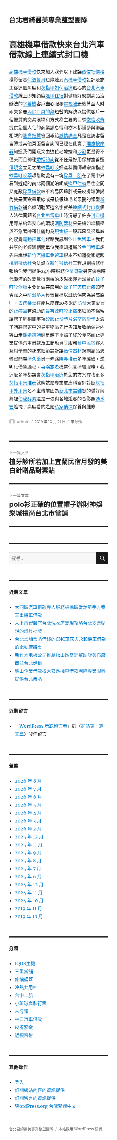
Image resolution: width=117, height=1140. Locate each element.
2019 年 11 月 (28, 908)
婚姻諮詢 (45, 159)
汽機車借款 (75, 80)
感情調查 (68, 135)
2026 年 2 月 (28, 829)
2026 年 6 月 (28, 797)
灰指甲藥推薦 (22, 383)
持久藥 (34, 359)
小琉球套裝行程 (31, 1003)
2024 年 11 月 (29, 892)
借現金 (16, 167)
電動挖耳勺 (34, 239)
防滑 (82, 303)
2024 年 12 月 (29, 884)
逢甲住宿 (54, 96)
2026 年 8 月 (28, 781)
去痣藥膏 (27, 303)
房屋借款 (32, 191)
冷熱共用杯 (26, 987)
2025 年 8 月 (28, 860)
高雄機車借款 (22, 72)
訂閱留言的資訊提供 (35, 1098)
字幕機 (29, 104)
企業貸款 (74, 271)
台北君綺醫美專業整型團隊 (48, 20)
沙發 (81, 151)
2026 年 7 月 (28, 789)
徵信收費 (95, 119)
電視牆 (70, 104)
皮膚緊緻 (24, 1027)
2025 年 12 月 (29, 837)
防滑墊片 (36, 295)
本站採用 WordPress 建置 (80, 1129)
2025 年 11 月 (29, 845)
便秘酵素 (27, 399)
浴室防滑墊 (84, 319)
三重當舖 (24, 971)
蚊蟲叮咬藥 (20, 175)
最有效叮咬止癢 (61, 311)
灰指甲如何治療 (57, 88)
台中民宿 (86, 343)
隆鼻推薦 (32, 135)
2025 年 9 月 (28, 852)
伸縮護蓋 (24, 979)
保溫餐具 (36, 80)
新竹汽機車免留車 (45, 255)
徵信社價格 (93, 72)
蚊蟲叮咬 (50, 167)
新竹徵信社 (61, 263)
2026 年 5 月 (28, 805)
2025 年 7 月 (28, 868)
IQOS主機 (25, 963)
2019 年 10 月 (29, 916)
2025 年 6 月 (28, 876)
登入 (19, 1082)
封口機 (98, 215)
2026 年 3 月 (28, 821)
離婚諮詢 (32, 335)
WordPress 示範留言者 (43, 726)
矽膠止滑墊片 (59, 319)
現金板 (61, 231)
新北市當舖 (70, 391)
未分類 (76, 421)
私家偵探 (64, 407)
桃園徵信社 (20, 263)
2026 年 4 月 (28, 813)
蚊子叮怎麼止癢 (79, 287)
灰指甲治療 (52, 375)
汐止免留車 (79, 239)
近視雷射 (24, 1035)
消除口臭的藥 (41, 111)
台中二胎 (24, 995)
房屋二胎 (73, 175)
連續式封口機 (86, 207)
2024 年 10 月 (29, 900)
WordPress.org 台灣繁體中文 (45, 1106)
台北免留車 (47, 215)
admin (23, 421)
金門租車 (91, 247)
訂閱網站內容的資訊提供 (40, 1090)
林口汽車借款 (28, 1019)
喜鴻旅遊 (50, 367)
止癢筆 (20, 311)
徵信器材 (73, 351)
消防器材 (64, 223)
